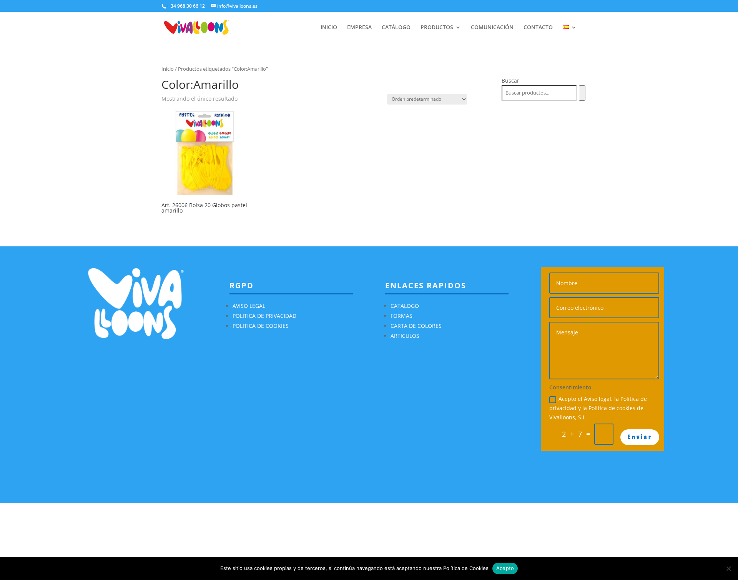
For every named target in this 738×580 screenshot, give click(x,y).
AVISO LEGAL (249, 305)
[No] (728, 568)
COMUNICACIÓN (492, 28)
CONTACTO (538, 28)
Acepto (505, 568)
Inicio (167, 68)
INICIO (329, 28)
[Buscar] (582, 93)
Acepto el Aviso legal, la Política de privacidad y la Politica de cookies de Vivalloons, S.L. (598, 408)
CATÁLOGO (396, 28)
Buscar (510, 80)
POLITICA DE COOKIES (261, 325)
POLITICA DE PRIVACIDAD (264, 315)
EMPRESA (359, 28)
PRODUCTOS (437, 28)
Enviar (639, 437)
